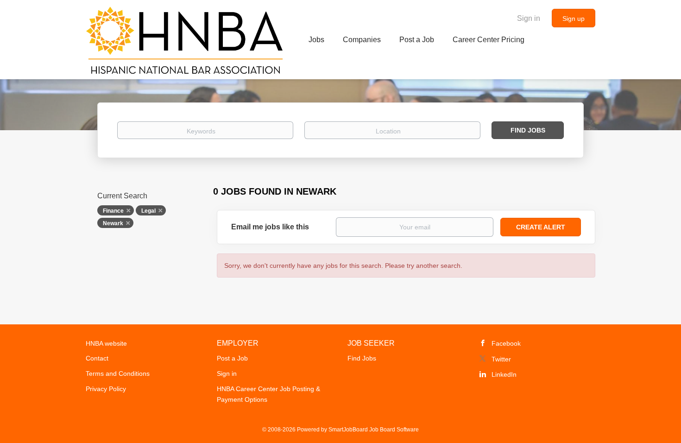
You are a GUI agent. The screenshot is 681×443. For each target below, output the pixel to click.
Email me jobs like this (270, 227)
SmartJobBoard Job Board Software (373, 429)
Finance (113, 211)
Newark (113, 223)
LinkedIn (504, 374)
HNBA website (106, 343)
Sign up (573, 18)
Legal (148, 211)
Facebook (506, 343)
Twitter (501, 359)
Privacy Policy (106, 388)
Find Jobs (528, 130)
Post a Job (232, 358)
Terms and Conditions (118, 373)
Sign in (528, 18)
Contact (97, 358)
